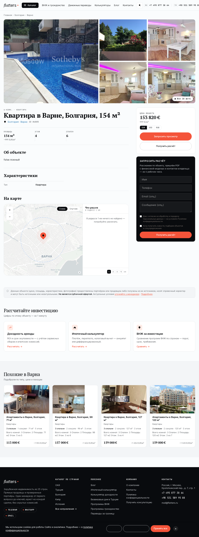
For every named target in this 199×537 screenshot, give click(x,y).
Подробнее (147, 294)
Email (11, 515)
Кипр (58, 499)
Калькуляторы (103, 5)
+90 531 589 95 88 (173, 497)
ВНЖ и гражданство (53, 5)
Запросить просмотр (166, 136)
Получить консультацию (139, 502)
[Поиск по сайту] (140, 5)
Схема (62, 209)
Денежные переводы (79, 5)
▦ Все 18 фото (183, 98)
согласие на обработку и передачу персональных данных (161, 217)
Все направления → (66, 509)
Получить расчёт (165, 146)
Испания (60, 504)
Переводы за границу (102, 513)
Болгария (19, 15)
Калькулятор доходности (104, 494)
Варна (30, 15)
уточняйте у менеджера (127, 294)
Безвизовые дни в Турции (104, 499)
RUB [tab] (157, 127)
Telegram (12, 510)
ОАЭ (57, 485)
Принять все (160, 528)
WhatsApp (29, 510)
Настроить (114, 528)
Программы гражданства (105, 509)
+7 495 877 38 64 (157, 5)
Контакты (128, 5)
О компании (132, 485)
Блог (116, 5)
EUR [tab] (143, 127)
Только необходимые (136, 528)
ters (10, 5)
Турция (59, 489)
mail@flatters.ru (170, 502)
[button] (51, 61)
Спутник (74, 209)
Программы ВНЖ (100, 504)
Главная (8, 15)
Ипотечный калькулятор (104, 489)
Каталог (32, 5)
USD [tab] (150, 127)
